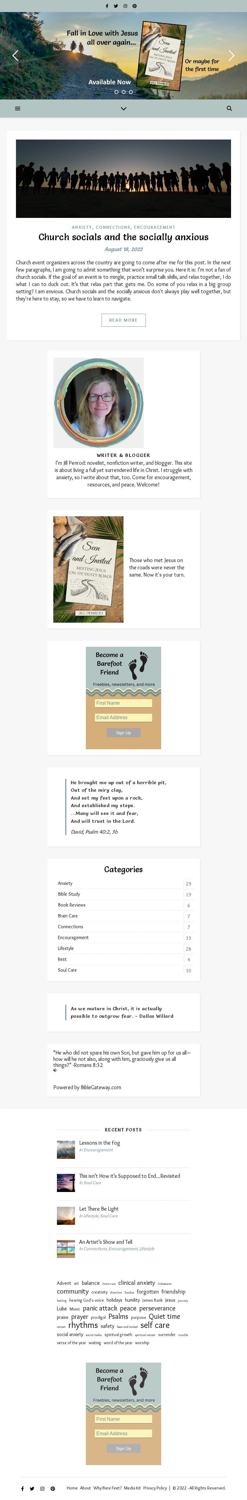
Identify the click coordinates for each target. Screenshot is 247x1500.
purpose (138, 1317)
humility (132, 1300)
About (85, 1488)
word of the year (118, 1342)
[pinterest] (135, 6)
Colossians (164, 1284)
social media (94, 1335)
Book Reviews (72, 905)
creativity (99, 1292)
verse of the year (71, 1342)
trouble (183, 1335)
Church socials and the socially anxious (123, 237)
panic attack (100, 1308)
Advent (64, 1283)
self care (155, 1325)
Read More (123, 320)
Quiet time (164, 1316)
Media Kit (132, 1488)
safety (107, 1326)
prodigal (98, 1317)
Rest (62, 959)
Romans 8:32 (88, 1065)
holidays (114, 1300)
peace (128, 1308)
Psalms (118, 1316)
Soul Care (67, 970)
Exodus (129, 1292)
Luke (62, 1308)
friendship (173, 1291)
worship (142, 1342)
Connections (113, 227)
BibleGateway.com (101, 1087)
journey (183, 1301)
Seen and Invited (127, 1327)
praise (62, 1317)
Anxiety (82, 227)
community (73, 1291)
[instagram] (126, 6)
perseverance (157, 1308)
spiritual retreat (145, 1335)
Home (72, 1488)
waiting (95, 1342)
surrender (167, 1334)
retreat (61, 1327)
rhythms (83, 1325)
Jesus (170, 1300)
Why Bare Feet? (107, 1488)
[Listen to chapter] (123, 1070)
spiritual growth (118, 1334)
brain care (109, 1284)
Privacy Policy (155, 1488)
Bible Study (69, 894)
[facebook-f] (107, 6)
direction (116, 1292)
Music (75, 1309)
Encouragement (154, 227)
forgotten (148, 1291)
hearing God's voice (86, 1300)
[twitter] (116, 6)
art (76, 1283)
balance (91, 1282)
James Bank (152, 1300)
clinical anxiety (136, 1282)
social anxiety (70, 1334)
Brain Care (68, 916)
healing (62, 1301)
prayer (79, 1316)
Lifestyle (66, 948)
